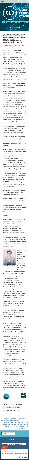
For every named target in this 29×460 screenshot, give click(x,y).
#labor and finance (10, 45)
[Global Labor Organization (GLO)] (14, 15)
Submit (4, 447)
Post (22, 44)
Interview (16, 44)
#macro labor (18, 45)
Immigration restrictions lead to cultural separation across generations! (13, 420)
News (19, 44)
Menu (2, 1)
